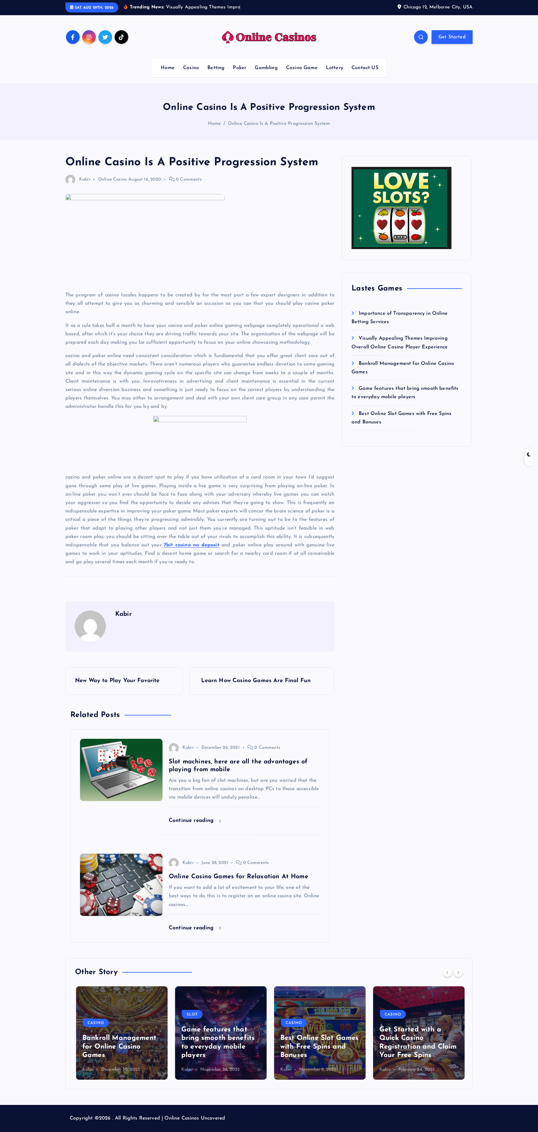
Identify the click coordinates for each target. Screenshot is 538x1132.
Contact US (365, 67)
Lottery (334, 67)
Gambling (266, 67)
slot (191, 1014)
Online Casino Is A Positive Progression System (279, 123)
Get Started (452, 37)
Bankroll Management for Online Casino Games (118, 1047)
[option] (121, 1033)
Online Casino (112, 179)
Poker (239, 67)
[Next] (458, 972)
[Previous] (447, 972)
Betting (215, 67)
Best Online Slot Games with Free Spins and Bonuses (318, 1047)
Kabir (84, 179)
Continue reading (192, 820)
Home (168, 67)
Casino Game (302, 67)
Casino (191, 67)
